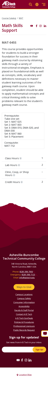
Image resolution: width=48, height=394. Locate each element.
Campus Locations (24, 294)
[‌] (31, 25)
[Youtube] (18, 360)
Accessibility (24, 306)
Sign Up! (39, 349)
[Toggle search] (30, 4)
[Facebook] (22, 360)
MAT (21, 18)
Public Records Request (24, 330)
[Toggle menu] (43, 4)
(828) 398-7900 (26, 271)
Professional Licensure (24, 326)
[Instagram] (25, 360)
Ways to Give (24, 287)
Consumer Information (24, 302)
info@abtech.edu (27, 277)
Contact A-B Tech (24, 314)
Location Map (25, 374)
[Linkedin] (29, 360)
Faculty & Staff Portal (24, 310)
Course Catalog (9, 18)
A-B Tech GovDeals (24, 318)
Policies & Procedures (24, 322)
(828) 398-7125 (28, 274)
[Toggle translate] (37, 4)
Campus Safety (24, 298)
